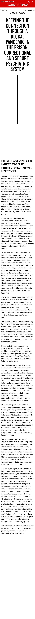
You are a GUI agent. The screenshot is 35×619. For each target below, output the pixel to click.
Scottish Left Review (17, 5)
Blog (6, 1)
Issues (2, 1)
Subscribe (11, 1)
